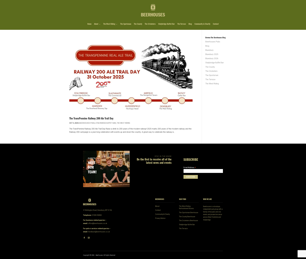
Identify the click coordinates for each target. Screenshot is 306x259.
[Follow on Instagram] (88, 238)
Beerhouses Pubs (87, 123)
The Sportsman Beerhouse (188, 212)
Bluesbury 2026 (211, 58)
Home (89, 24)
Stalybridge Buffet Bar (166, 24)
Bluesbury (209, 50)
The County (138, 24)
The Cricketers (150, 24)
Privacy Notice (160, 218)
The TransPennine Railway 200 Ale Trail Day (91, 118)
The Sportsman (125, 24)
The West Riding (109, 24)
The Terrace (181, 24)
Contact (216, 24)
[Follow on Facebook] (84, 238)
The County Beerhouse (187, 216)
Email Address (189, 167)
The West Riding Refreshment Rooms (186, 207)
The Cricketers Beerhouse (188, 220)
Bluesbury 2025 (211, 54)
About (96, 24)
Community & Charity (202, 24)
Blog (190, 24)
